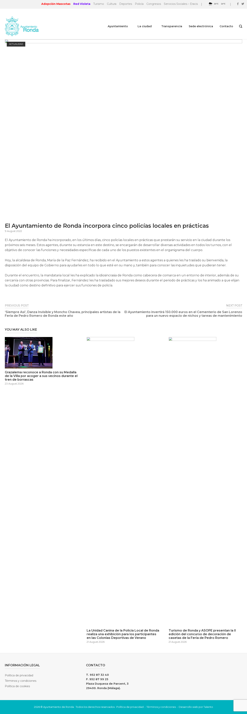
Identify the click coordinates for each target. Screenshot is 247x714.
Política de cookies (17, 686)
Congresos (153, 4)
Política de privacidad (19, 675)
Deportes (125, 4)
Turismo (98, 4)
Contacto (226, 26)
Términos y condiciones (20, 681)
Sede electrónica (201, 26)
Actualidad (16, 44)
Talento (208, 706)
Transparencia (171, 26)
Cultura (111, 4)
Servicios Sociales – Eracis (181, 4)
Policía (139, 4)
